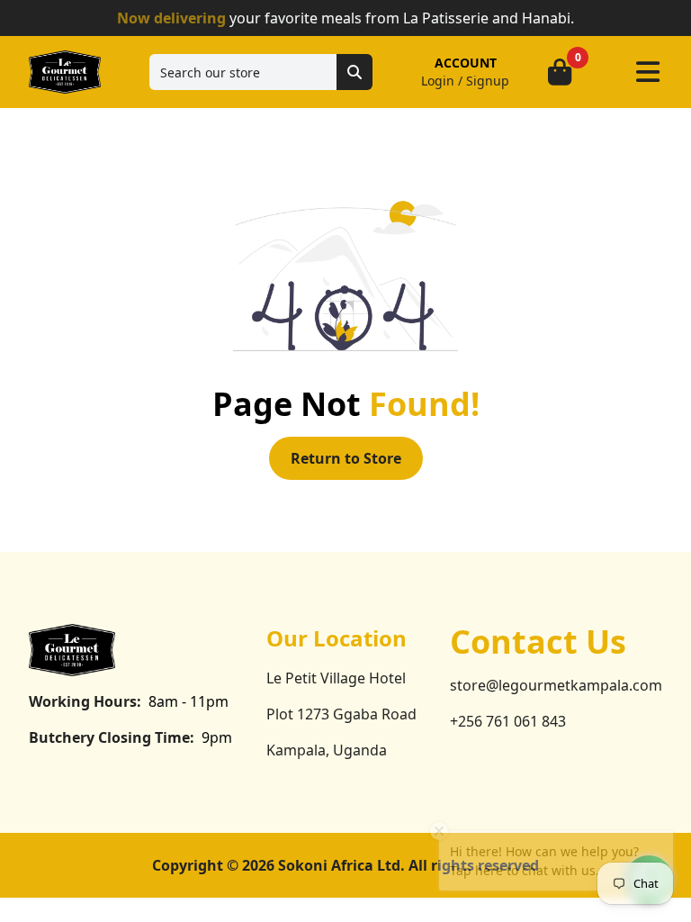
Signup (487, 80)
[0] (559, 72)
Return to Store (346, 458)
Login (437, 80)
